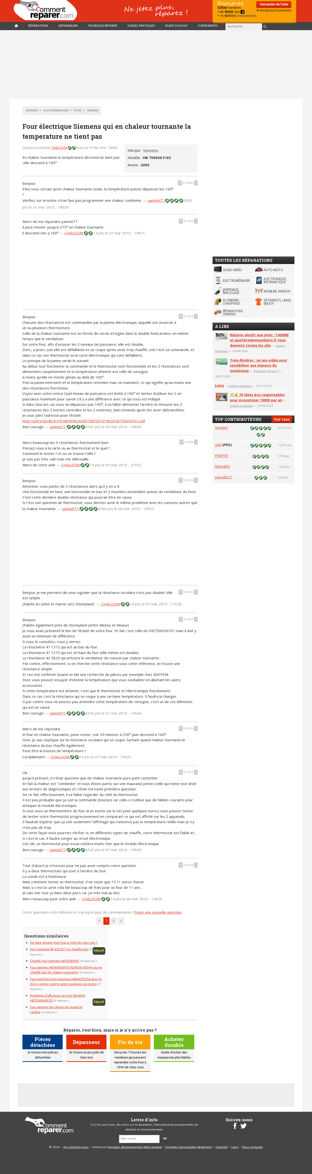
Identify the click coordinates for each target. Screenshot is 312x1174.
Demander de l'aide (273, 4)
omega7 (221, 427)
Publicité (221, 1147)
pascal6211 (224, 477)
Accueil (47, 10)
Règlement (204, 1147)
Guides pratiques (141, 25)
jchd (218, 444)
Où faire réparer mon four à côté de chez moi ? (63, 942)
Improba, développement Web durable (134, 1147)
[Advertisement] (156, 65)
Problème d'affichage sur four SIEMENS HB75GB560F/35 (57, 998)
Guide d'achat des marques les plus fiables (174, 1055)
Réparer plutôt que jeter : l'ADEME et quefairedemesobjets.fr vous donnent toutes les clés (259, 340)
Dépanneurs (68, 25)
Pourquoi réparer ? (266, 371)
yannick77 (156, 200)
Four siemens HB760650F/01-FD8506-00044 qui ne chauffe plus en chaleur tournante (66, 970)
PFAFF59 (221, 455)
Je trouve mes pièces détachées (42, 1055)
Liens (219, 385)
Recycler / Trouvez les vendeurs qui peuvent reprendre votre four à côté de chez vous (130, 1060)
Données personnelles (181, 1147)
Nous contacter (252, 1147)
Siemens (150, 150)
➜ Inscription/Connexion (273, 10)
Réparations (38, 25)
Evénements (208, 25)
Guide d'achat (176, 25)
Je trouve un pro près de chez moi (86, 1055)
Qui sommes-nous (75, 1147)
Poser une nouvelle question (158, 912)
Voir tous (282, 419)
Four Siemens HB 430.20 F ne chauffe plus (59, 949)
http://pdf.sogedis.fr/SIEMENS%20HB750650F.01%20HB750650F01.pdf (83, 420)
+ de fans (229, 12)
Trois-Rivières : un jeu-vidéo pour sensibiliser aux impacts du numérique (258, 365)
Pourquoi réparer (102, 25)
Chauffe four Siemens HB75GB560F (54, 961)
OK (165, 1138)
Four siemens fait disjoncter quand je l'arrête (56, 1010)
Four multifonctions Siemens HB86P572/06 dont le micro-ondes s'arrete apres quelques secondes (66, 982)
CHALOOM (59, 147)
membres (229, 7)
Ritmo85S (222, 466)
